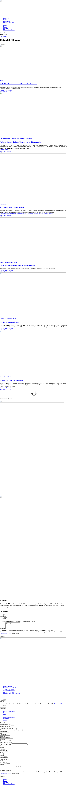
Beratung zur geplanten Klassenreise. (11, 621)
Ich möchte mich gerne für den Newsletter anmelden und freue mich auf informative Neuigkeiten (27, 630)
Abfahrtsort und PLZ (5, 724)
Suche (1, 32)
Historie (19, 138)
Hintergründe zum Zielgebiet (8, 138)
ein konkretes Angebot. (29, 621)
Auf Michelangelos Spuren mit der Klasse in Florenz (17, 265)
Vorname (2, 752)
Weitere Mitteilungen (5, 770)
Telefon (2, 764)
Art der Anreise (4, 731)
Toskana (45, 213)
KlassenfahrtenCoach (9, 22)
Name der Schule (4, 759)
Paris (10, 90)
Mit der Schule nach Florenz (9, 322)
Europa (5, 19)
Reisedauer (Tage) (5, 726)
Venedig (51, 213)
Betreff (2, 618)
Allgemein (3, 204)
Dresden (9, 213)
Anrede (2, 746)
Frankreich (20, 213)
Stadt (1, 80)
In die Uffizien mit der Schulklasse (11, 380)
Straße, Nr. (3, 761)
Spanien (41, 213)
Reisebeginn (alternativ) (6, 730)
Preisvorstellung (4, 741)
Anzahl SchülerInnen (5, 742)
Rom (31, 213)
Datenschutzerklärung (6, 633)
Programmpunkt (8, 262)
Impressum (6, 712)
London (7, 90)
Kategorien (6, 18)
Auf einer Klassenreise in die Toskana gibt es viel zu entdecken (21, 142)
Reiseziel (2, 723)
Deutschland (6, 21)
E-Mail (2, 616)
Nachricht (2, 628)
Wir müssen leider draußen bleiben (12, 207)
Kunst (27, 138)
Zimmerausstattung (5, 737)
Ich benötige (3, 620)
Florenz (2, 90)
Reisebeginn (3, 728)
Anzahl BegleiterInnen (6, 744)
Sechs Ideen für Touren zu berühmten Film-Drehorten (18, 84)
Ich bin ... (2, 749)
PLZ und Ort (3, 762)
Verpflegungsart (4, 734)
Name (1, 615)
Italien (6, 149)
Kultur (23, 138)
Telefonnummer (4, 757)
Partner (5, 714)
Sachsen (36, 213)
